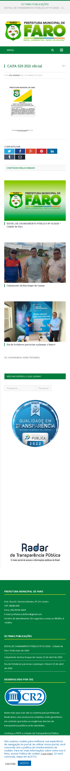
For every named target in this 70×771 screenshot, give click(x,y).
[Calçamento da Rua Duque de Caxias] (35, 262)
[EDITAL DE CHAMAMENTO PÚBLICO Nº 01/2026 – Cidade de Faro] (35, 200)
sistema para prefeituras (46, 712)
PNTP (18, 733)
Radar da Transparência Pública (42, 733)
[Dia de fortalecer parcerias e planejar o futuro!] (35, 321)
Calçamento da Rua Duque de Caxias (34, 7)
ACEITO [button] (24, 763)
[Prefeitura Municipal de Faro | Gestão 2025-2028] (35, 30)
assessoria (27, 716)
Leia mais (47, 753)
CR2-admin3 (14, 75)
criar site (25, 712)
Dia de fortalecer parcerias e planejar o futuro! (31, 344)
